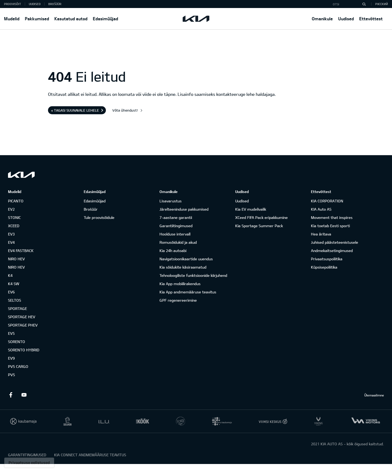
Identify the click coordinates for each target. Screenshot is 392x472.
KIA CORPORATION (327, 201)
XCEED (13, 225)
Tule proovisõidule (99, 217)
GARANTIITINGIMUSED (27, 455)
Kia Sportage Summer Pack (259, 225)
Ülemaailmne (374, 395)
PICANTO (15, 201)
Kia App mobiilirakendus (180, 283)
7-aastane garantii (175, 217)
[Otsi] (364, 4)
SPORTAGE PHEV (23, 325)
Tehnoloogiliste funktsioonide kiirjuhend (193, 275)
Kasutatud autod (70, 18)
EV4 (11, 242)
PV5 (11, 374)
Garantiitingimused (176, 225)
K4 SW (13, 283)
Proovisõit (12, 4)
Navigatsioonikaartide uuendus (186, 259)
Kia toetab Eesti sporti (330, 225)
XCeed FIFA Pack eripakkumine (261, 217)
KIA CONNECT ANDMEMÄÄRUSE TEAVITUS (90, 455)
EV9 (11, 358)
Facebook (10, 395)
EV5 (11, 333)
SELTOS (14, 300)
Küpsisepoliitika (324, 267)
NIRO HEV (16, 259)
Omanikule (322, 18)
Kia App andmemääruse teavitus (187, 292)
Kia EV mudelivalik (250, 209)
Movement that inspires (332, 217)
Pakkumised (37, 18)
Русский (381, 4)
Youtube (24, 395)
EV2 (11, 209)
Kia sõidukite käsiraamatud (182, 267)
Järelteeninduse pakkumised (184, 209)
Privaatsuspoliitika (326, 259)
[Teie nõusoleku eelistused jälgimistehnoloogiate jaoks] (29, 463)
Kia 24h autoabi (172, 250)
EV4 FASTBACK (21, 250)
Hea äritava (321, 234)
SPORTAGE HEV (21, 316)
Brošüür (54, 4)
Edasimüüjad (105, 18)
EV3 (11, 234)
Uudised (346, 18)
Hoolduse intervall (174, 234)
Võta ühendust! (125, 110)
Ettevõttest (371, 18)
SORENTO (16, 341)
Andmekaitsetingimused (332, 250)
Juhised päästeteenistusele (334, 242)
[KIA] (196, 18)
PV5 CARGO (18, 366)
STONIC (14, 217)
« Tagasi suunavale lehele (75, 110)
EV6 (11, 292)
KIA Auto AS (321, 209)
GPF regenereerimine (178, 300)
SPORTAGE (17, 308)
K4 (10, 275)
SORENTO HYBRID (23, 350)
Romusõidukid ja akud (178, 242)
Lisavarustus (170, 201)
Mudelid (11, 18)
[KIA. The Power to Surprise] (21, 174)
